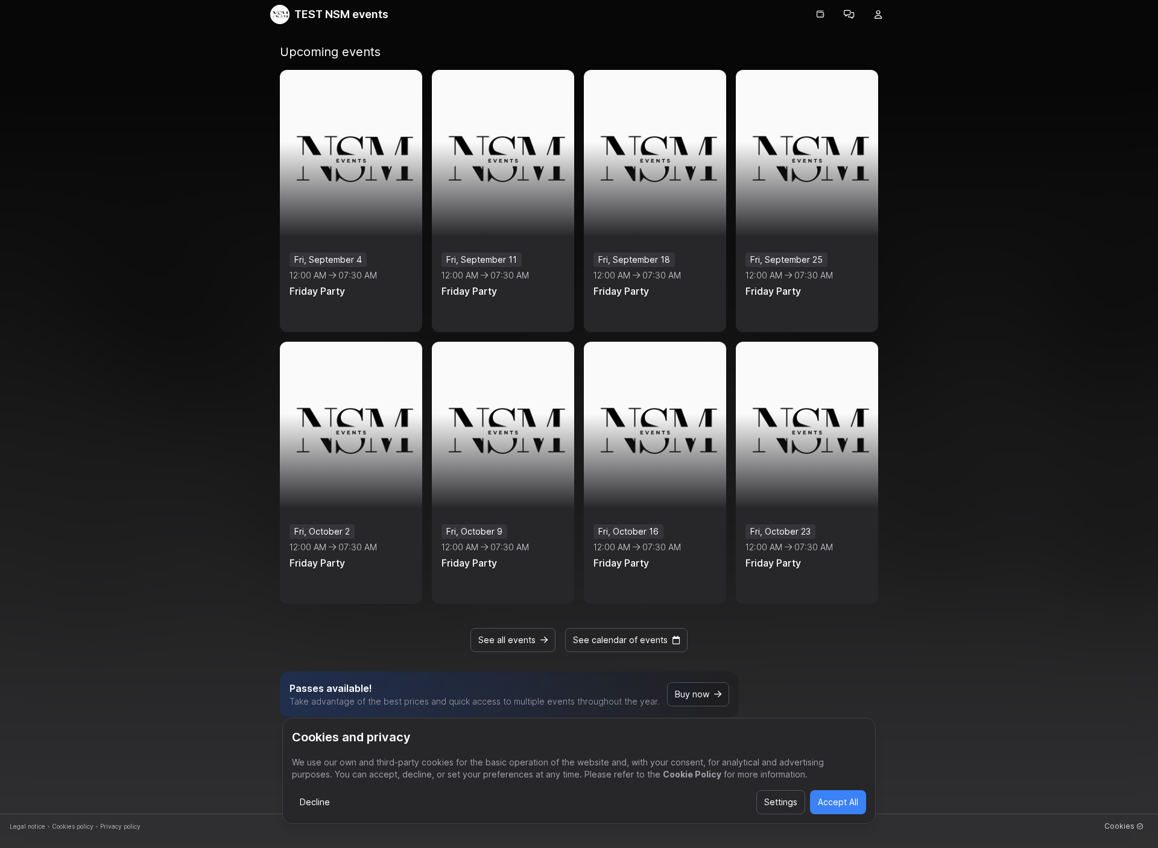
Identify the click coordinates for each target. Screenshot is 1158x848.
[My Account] (878, 14)
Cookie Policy (692, 774)
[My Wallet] (820, 14)
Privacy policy (120, 826)
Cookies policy (72, 826)
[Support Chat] (849, 14)
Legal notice (27, 826)
